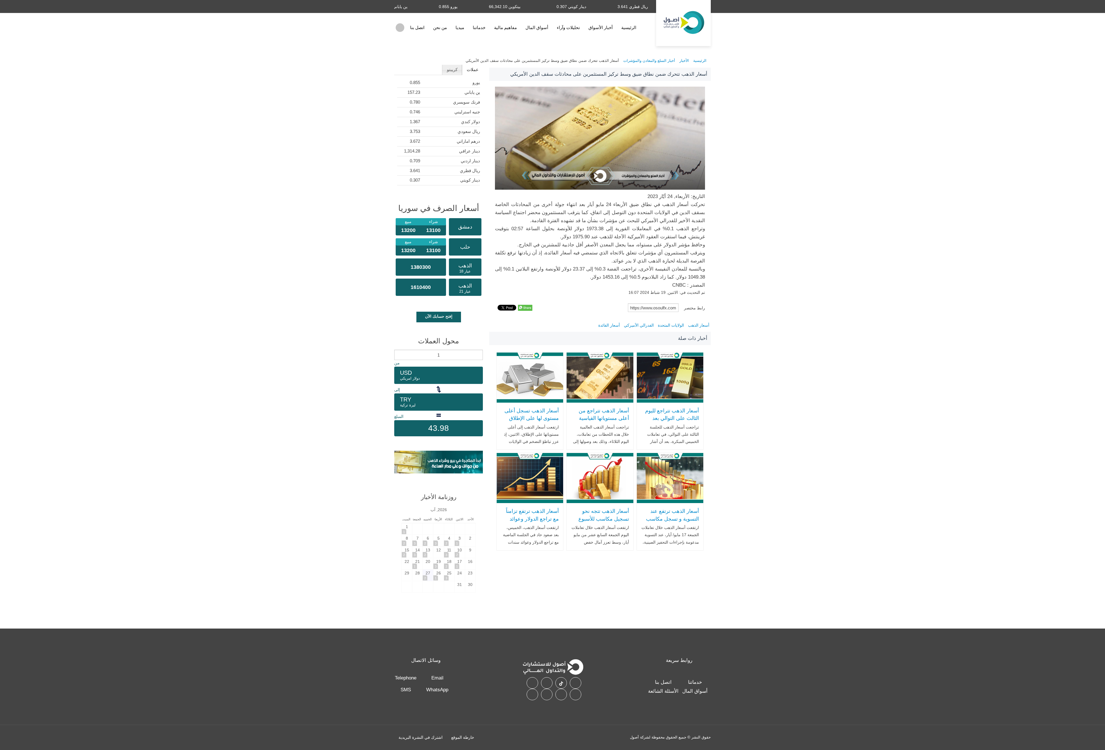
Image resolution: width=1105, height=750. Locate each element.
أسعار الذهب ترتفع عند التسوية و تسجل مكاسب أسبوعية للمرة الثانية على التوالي (672, 522)
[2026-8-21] (417, 563)
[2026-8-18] (449, 563)
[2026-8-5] (438, 540)
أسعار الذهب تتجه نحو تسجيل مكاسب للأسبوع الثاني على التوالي (603, 518)
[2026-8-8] (407, 540)
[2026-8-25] (449, 575)
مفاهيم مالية (505, 27)
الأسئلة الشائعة (663, 691)
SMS (406, 689)
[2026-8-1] (407, 528)
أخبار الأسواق (600, 27)
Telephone (405, 678)
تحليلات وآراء (568, 27)
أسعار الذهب (698, 325)
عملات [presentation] (473, 69)
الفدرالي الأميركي (639, 325)
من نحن (440, 27)
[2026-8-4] (449, 540)
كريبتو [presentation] (452, 69)
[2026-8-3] (460, 540)
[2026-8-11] (449, 552)
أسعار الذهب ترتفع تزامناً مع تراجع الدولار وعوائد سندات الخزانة (532, 518)
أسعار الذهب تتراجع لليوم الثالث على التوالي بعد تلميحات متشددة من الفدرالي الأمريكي (672, 422)
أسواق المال (536, 27)
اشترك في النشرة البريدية (421, 737)
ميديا (460, 27)
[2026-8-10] (460, 552)
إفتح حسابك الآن (438, 316)
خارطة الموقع (462, 737)
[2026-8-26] (438, 575)
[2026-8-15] (407, 552)
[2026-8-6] (428, 540)
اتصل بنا (417, 27)
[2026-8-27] (428, 575)
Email (437, 678)
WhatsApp (437, 689)
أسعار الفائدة (609, 325)
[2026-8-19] (438, 563)
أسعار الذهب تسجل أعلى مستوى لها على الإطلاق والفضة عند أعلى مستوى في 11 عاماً (531, 422)
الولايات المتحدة (671, 325)
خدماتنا (479, 27)
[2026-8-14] (417, 552)
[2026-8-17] (460, 563)
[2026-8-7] (417, 540)
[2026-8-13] (428, 552)
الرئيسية (628, 27)
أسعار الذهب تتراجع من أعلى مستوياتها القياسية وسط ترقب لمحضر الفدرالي (604, 422)
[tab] (472, 70)
